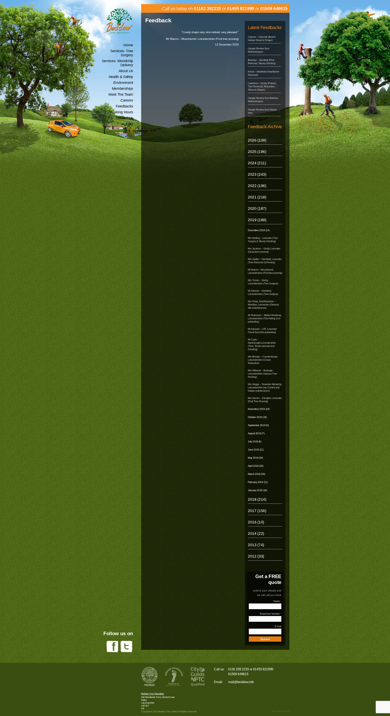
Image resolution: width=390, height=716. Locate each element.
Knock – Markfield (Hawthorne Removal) (263, 73)
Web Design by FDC (280, 711)
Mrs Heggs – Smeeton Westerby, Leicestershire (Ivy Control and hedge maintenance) (265, 387)
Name (277, 601)
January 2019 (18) (257, 490)
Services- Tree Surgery (121, 53)
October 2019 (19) (257, 417)
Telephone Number (270, 613)
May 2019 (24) (255, 457)
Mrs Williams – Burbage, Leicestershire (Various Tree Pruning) (262, 373)
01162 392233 (207, 8)
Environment (123, 83)
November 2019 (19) (259, 409)
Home (128, 45)
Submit (265, 639)
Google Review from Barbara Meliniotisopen (263, 100)
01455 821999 (240, 8)
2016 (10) (256, 522)
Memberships (122, 89)
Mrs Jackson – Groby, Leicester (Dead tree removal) (264, 250)
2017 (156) (257, 511)
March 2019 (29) (256, 474)
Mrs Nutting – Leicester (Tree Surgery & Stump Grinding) (263, 240)
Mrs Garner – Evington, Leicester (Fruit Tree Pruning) (265, 400)
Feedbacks (124, 106)
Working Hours (121, 112)
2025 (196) (257, 151)
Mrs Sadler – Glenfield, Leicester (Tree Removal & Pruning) (265, 261)
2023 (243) (257, 174)
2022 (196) (257, 186)
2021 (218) (257, 197)
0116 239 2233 (238, 669)
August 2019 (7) (256, 433)
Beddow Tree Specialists (152, 693)
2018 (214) (257, 499)
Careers (126, 100)
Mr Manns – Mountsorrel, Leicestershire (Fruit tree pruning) (265, 271)
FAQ (129, 124)
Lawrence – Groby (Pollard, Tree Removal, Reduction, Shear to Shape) (262, 86)
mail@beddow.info (241, 682)
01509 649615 (273, 8)
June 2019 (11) (256, 449)
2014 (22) (256, 533)
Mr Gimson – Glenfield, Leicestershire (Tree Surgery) (263, 292)
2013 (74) (256, 545)
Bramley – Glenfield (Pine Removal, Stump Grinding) (261, 62)
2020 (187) (257, 208)
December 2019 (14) (259, 230)
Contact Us (124, 118)
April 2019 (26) (255, 466)
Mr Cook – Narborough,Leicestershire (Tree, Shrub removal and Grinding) (262, 344)
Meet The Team (120, 94)
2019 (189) (257, 220)
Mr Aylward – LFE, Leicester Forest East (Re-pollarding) (262, 331)
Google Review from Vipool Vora (262, 111)
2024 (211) (257, 163)
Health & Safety (121, 77)
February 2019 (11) (258, 482)
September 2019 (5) (258, 425)
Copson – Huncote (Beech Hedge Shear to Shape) (262, 39)
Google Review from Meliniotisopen (258, 50)
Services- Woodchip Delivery (117, 63)
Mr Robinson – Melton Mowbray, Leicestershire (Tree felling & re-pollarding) (265, 318)
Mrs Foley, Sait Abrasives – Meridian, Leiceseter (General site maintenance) (263, 304)
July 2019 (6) (254, 441)
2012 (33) (256, 556)
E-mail (278, 626)
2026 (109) (257, 140)
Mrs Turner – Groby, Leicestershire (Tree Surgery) (263, 282)
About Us (126, 71)
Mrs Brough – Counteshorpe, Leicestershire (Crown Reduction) (263, 360)
